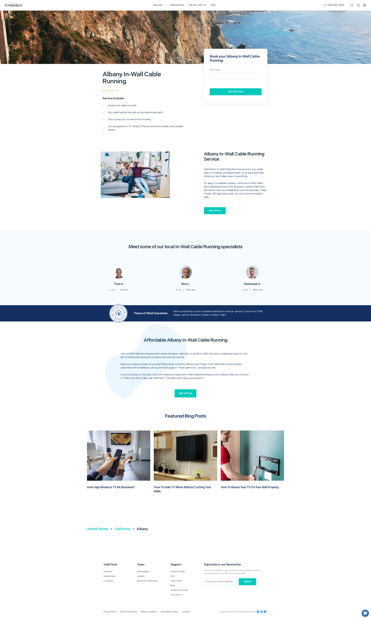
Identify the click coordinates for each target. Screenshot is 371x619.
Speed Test (176, 581)
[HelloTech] (14, 5)
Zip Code (215, 69)
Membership (110, 576)
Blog (173, 585)
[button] (365, 613)
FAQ (173, 576)
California (122, 529)
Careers (141, 576)
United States (97, 529)
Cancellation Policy (170, 611)
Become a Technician (147, 581)
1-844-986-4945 (335, 5)
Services (108, 571)
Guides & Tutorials (179, 590)
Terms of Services (128, 611)
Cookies (186, 611)
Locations (108, 581)
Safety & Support (149, 611)
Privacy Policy (110, 611)
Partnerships (143, 571)
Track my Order (178, 571)
